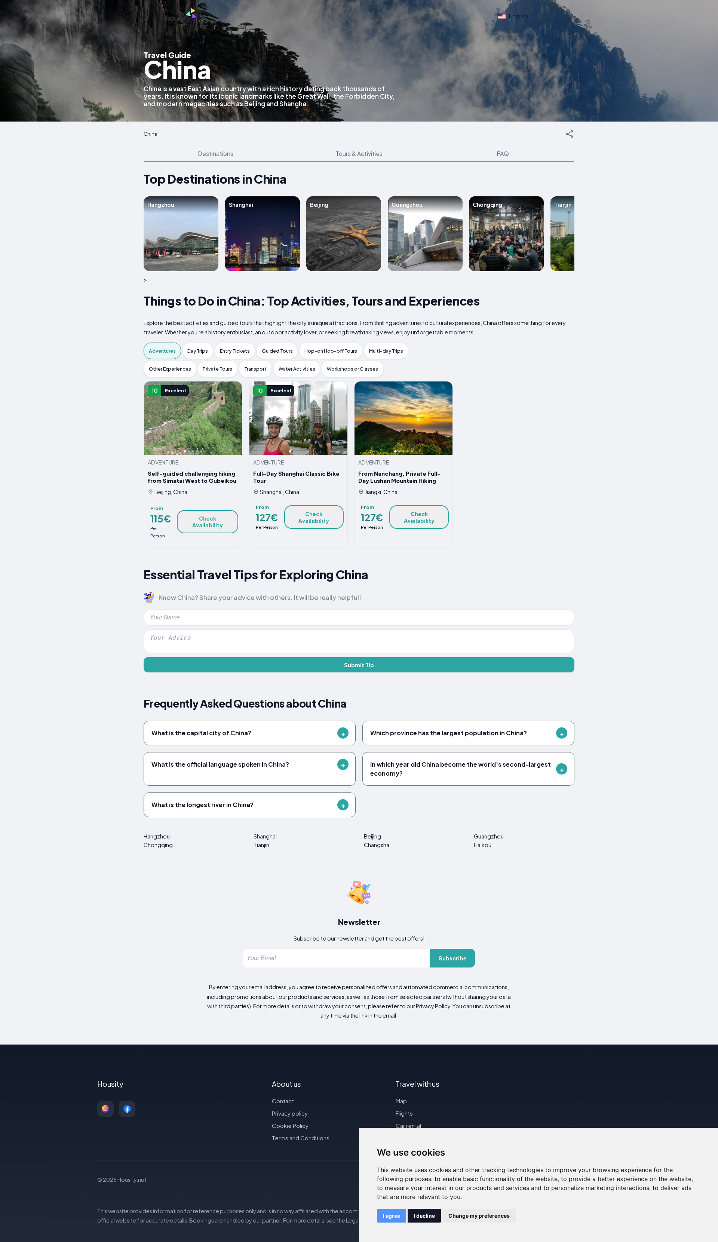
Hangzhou (157, 836)
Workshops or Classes (352, 369)
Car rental (408, 1125)
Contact (283, 1100)
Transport (255, 369)
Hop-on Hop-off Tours (330, 351)
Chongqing (158, 844)
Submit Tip (359, 665)
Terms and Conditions (300, 1137)
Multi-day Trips (386, 351)
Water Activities (297, 369)
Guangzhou (489, 836)
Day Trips (197, 351)
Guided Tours (277, 351)
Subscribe (453, 958)
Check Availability (207, 521)
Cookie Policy (290, 1125)
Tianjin (261, 844)
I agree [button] (391, 1215)
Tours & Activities (359, 153)
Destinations (215, 153)
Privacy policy (290, 1113)
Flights (404, 1113)
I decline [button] (424, 1215)
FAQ (503, 153)
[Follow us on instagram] (105, 1109)
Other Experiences (170, 369)
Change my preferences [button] (479, 1215)
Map (401, 1100)
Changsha (376, 844)
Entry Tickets (235, 351)
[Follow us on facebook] (127, 1109)
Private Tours (217, 369)
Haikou (482, 844)
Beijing (372, 836)
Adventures (162, 351)
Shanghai (265, 836)
